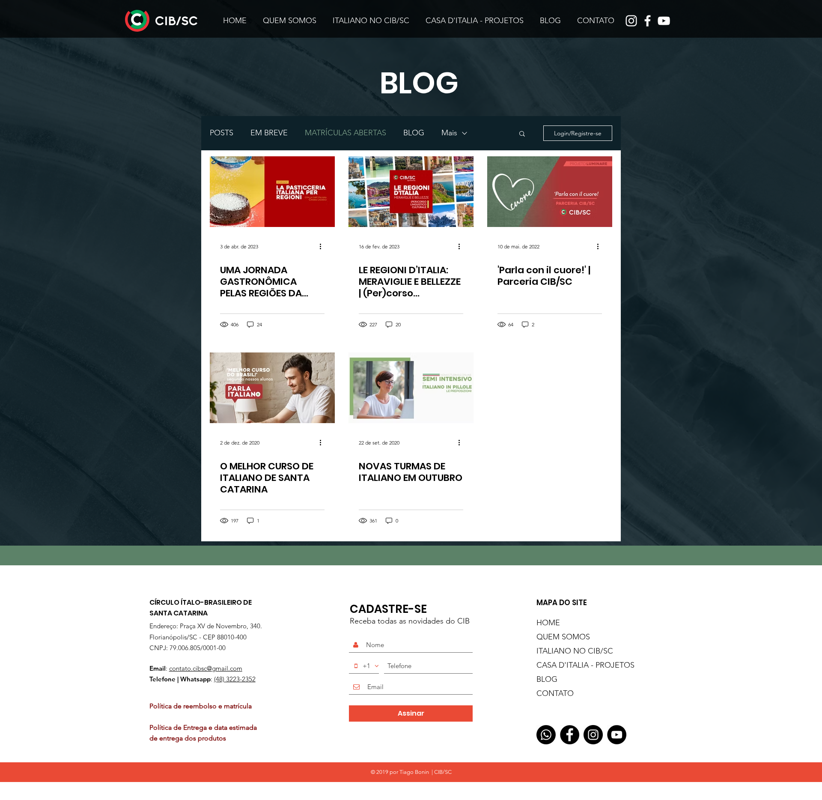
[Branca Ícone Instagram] (631, 20)
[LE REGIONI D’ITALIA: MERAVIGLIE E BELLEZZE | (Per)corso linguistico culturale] (411, 191)
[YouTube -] (616, 734)
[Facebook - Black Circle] (569, 734)
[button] (522, 134)
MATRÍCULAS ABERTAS (345, 132)
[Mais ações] (323, 246)
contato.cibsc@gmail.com (205, 668)
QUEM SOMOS (563, 637)
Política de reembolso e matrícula (202, 706)
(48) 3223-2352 (235, 679)
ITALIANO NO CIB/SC (574, 651)
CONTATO (555, 693)
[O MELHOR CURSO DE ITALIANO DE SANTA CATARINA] (272, 387)
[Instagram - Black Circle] (593, 734)
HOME (548, 622)
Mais (449, 132)
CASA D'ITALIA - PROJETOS (574, 665)
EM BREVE (269, 132)
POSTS (221, 132)
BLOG (413, 132)
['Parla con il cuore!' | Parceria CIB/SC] (549, 191)
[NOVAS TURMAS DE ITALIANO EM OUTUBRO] (411, 387)
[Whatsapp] (546, 734)
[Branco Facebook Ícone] (647, 20)
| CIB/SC (441, 772)
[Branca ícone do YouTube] (663, 20)
